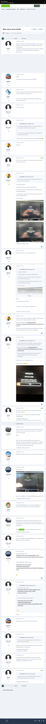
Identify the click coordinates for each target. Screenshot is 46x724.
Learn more (2, 2)
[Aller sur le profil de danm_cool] (8, 107)
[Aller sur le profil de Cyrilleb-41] (8, 77)
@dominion (21, 529)
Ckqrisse (8, 458)
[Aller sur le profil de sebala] (8, 505)
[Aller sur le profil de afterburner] (8, 520)
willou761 (8, 272)
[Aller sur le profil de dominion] (8, 145)
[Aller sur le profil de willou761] (8, 268)
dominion (8, 149)
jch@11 (8, 96)
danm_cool (8, 111)
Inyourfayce (8, 474)
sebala (8, 509)
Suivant (15, 38)
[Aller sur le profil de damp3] (3, 33)
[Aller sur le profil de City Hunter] (8, 429)
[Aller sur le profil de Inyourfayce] (8, 470)
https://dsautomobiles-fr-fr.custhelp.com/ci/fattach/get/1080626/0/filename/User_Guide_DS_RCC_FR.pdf (30, 324)
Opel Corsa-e (19, 33)
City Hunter (8, 434)
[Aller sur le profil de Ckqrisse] (8, 454)
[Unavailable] (30, 288)
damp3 (7, 33)
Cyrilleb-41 (8, 81)
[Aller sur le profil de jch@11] (8, 92)
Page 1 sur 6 (24, 38)
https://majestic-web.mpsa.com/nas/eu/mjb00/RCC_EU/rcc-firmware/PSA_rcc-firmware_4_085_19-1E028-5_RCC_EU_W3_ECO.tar (29, 591)
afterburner (8, 525)
